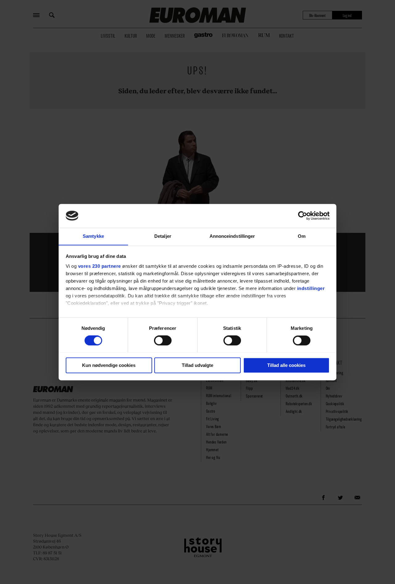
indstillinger (311, 288)
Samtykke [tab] (93, 236)
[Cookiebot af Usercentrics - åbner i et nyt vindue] (303, 215)
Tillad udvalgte (197, 365)
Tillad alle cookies (286, 365)
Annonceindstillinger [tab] (232, 236)
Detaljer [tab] (162, 236)
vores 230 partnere (99, 266)
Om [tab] (302, 236)
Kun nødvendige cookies (108, 365)
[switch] (163, 340)
